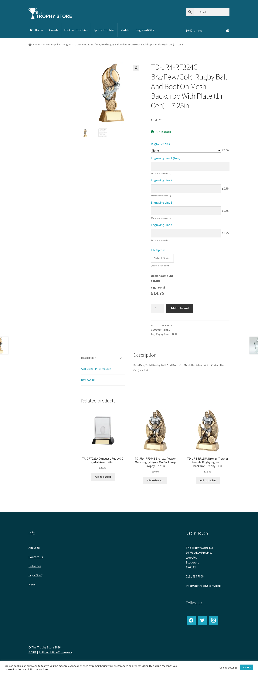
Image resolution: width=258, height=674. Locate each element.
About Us (34, 547)
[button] (136, 68)
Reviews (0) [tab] (88, 380)
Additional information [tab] (96, 368)
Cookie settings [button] (228, 667)
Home (36, 44)
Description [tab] (88, 358)
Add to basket (180, 308)
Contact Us (36, 557)
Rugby (67, 44)
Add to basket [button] (103, 477)
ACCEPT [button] (247, 667)
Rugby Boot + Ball (166, 334)
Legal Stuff (35, 575)
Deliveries (35, 566)
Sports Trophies (51, 44)
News (32, 584)
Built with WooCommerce (55, 652)
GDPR (32, 652)
